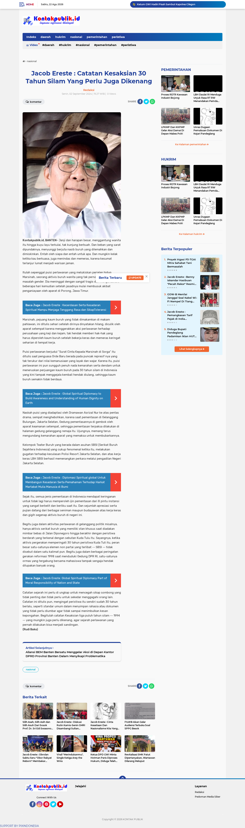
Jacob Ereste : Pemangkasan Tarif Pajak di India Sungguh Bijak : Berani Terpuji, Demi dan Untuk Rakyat (182, 315)
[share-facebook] (140, 101)
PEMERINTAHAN (176, 70)
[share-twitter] (146, 101)
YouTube (62, 809)
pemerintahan (97, 37)
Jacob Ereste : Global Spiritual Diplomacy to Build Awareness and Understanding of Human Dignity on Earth (64, 398)
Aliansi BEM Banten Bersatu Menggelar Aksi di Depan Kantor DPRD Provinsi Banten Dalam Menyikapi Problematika (70, 654)
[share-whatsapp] (152, 101)
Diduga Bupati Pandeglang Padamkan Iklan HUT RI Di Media (181, 333)
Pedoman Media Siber (207, 796)
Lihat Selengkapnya (191, 349)
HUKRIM (168, 159)
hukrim (60, 37)
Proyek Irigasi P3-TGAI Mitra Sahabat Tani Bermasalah (181, 263)
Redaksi (199, 792)
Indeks (31, 37)
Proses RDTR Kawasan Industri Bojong (174, 96)
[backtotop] (122, 779)
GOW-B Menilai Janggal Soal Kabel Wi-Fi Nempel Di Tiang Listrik (182, 298)
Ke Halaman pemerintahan (191, 144)
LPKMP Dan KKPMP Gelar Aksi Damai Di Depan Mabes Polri (173, 130)
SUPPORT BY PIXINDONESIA (19, 826)
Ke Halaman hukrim (191, 234)
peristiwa (118, 37)
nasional (76, 37)
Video (34, 45)
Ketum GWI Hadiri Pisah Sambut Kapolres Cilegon (166, 4)
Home (30, 4)
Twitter (55, 809)
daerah (46, 37)
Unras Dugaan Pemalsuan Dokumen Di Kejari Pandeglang (208, 130)
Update (136, 277)
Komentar (35, 101)
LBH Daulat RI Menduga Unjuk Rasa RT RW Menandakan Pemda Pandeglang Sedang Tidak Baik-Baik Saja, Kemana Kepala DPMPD (208, 98)
